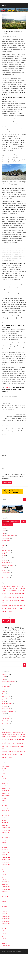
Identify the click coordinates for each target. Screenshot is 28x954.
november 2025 (6, 788)
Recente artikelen (15, 521)
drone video (13, 593)
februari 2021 (5, 911)
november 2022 (6, 859)
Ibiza (10, 600)
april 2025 (4, 805)
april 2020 (4, 936)
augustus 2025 (6, 795)
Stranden (4, 560)
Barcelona (19, 586)
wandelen (5, 611)
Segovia (3, 605)
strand (25, 605)
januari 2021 (5, 913)
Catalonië (13, 590)
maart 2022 (5, 879)
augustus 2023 (6, 837)
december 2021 (6, 886)
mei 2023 (4, 845)
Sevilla (6, 605)
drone (6, 593)
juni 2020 (4, 931)
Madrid (16, 600)
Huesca (7, 600)
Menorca (8, 603)
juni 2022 (4, 872)
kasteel (12, 600)
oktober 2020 (5, 921)
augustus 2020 (6, 926)
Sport (3, 555)
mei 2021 (4, 904)
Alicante (4, 586)
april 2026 (4, 776)
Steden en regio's (6, 557)
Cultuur (5, 396)
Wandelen (4, 570)
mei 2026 (4, 773)
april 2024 (4, 820)
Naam (4, 455)
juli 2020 (4, 928)
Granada (18, 597)
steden (15, 605)
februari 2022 (5, 881)
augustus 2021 (5, 896)
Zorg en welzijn (6, 577)
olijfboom (12, 398)
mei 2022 (4, 874)
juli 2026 (4, 768)
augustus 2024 (6, 815)
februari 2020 (5, 940)
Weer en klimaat (6, 572)
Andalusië (9, 586)
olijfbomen (6, 398)
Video (3, 567)
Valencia (14, 608)
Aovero (8, 387)
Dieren (3, 533)
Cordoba (16, 590)
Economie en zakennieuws (9, 535)
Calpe (13, 588)
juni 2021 (4, 901)
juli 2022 (4, 869)
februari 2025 (5, 810)
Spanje (11, 605)
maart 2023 (5, 849)
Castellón (8, 590)
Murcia (17, 603)
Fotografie (4, 543)
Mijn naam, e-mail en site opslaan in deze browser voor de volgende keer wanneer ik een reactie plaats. (13, 476)
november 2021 (6, 889)
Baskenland (4, 588)
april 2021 (4, 906)
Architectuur (5, 528)
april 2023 (4, 847)
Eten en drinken (6, 538)
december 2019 (6, 945)
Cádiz (3, 593)
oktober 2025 (5, 790)
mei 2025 (4, 803)
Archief (23, 521)
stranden (4, 608)
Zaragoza (10, 611)
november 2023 (6, 830)
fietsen (10, 597)
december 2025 (6, 785)
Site (3, 468)
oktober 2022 (5, 862)
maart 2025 (5, 808)
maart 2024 (5, 822)
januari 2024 (5, 825)
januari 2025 (5, 813)
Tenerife (9, 608)
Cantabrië (4, 590)
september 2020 (6, 923)
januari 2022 (5, 884)
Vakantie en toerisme (7, 565)
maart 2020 (5, 938)
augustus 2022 (5, 867)
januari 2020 (5, 943)
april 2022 (4, 876)
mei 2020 (4, 933)
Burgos (10, 588)
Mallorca (4, 603)
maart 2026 (5, 778)
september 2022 (6, 864)
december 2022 (6, 857)
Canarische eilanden (20, 588)
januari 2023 (5, 854)
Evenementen (5, 540)
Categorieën (6, 521)
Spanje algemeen (12, 396)
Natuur (3, 548)
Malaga (22, 600)
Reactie (4, 434)
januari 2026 (5, 783)
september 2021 (6, 894)
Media (3, 545)
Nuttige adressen (6, 550)
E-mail (4, 462)
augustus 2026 (6, 766)
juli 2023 (4, 840)
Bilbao (8, 588)
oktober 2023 (5, 832)
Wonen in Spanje (6, 575)
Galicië (14, 597)
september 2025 (6, 793)
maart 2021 (5, 908)
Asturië (14, 586)
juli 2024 (4, 817)
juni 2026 (4, 771)
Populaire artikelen (7, 524)
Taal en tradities (6, 562)
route (24, 603)
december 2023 (6, 827)
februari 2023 (5, 852)
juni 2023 (4, 842)
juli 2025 (4, 798)
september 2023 (6, 835)
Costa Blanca (22, 590)
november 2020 (6, 918)
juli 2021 (4, 899)
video (20, 608)
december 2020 (6, 916)
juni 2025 (4, 800)
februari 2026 (5, 781)
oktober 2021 (5, 891)
